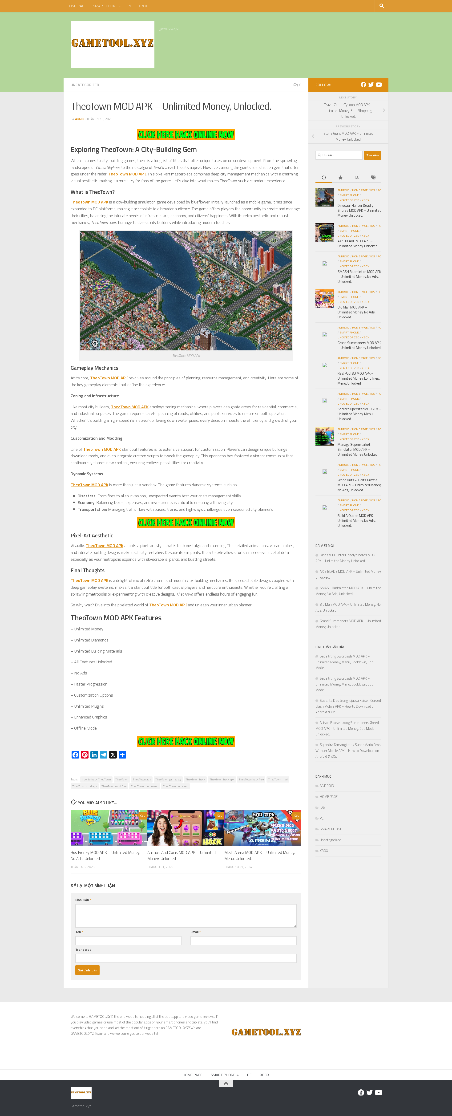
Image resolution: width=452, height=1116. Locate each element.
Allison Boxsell (330, 722)
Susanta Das (329, 700)
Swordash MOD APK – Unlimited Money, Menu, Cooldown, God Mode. (344, 661)
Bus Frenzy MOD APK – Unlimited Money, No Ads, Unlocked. (105, 855)
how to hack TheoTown (96, 779)
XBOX (143, 6)
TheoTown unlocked (175, 786)
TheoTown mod (278, 779)
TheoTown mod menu (144, 786)
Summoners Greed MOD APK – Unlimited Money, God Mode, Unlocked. (347, 728)
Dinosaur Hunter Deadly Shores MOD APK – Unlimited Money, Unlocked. (359, 210)
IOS (372, 190)
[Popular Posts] (340, 178)
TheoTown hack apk (222, 779)
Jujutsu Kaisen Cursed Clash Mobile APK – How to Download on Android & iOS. (348, 706)
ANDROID (344, 190)
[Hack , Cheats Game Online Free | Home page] (112, 44)
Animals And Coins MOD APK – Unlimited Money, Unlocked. (181, 855)
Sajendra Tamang (333, 744)
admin (80, 118)
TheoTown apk (142, 779)
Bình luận (83, 899)
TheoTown (121, 779)
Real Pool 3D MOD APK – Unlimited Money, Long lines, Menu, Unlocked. (359, 378)
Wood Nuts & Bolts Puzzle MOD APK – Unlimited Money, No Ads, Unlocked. (359, 485)
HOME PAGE (76, 6)
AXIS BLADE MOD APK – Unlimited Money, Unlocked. (358, 243)
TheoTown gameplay (168, 779)
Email (195, 931)
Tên (79, 931)
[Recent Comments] (356, 178)
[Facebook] (363, 84)
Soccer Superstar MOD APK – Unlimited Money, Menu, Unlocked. (359, 414)
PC (130, 6)
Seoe (323, 656)
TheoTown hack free (251, 779)
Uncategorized (85, 85)
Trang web (83, 949)
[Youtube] (378, 84)
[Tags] (373, 178)
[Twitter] (371, 84)
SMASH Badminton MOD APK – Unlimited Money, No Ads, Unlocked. (359, 276)
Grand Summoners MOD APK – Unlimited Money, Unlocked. (359, 345)
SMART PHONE (105, 6)
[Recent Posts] (323, 178)
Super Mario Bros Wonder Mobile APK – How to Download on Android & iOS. (348, 750)
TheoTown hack (195, 779)
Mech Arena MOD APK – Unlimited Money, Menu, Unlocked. (259, 855)
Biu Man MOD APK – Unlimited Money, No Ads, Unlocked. (356, 312)
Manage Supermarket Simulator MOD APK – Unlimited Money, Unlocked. (358, 449)
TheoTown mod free (113, 786)
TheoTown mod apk (84, 786)
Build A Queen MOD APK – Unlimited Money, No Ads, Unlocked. (357, 520)
